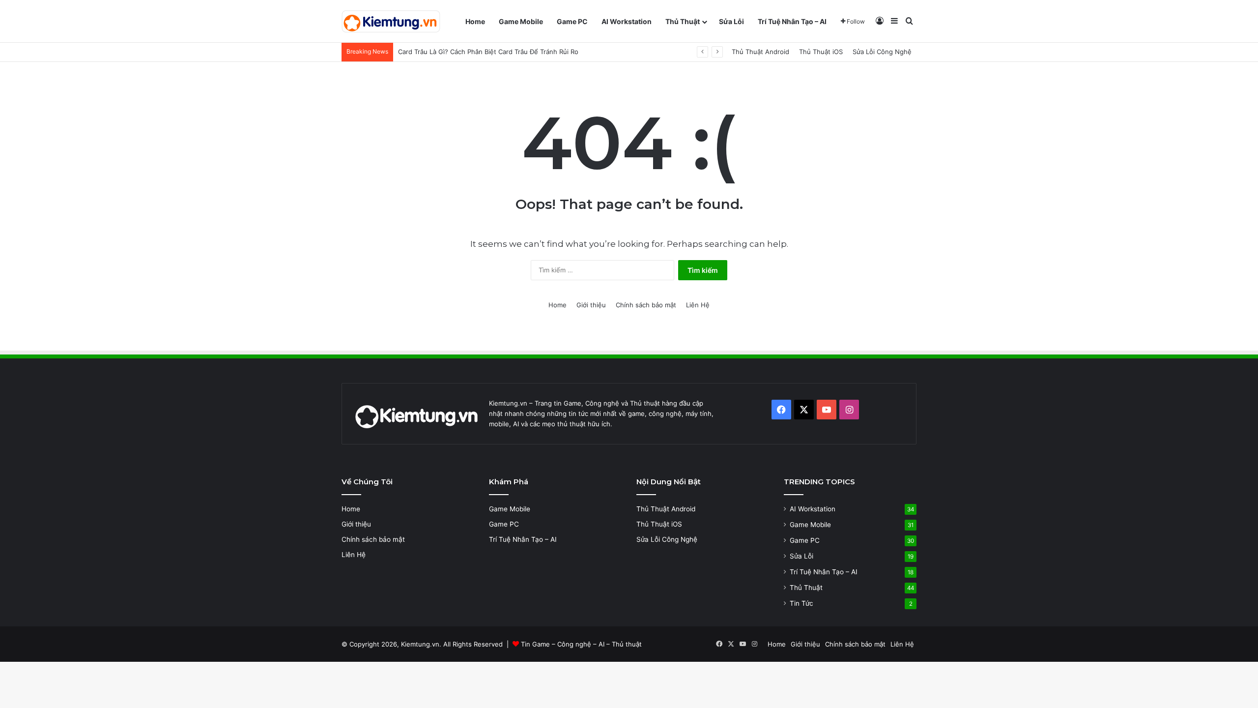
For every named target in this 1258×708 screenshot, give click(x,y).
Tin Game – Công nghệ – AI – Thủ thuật (581, 644)
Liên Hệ (698, 305)
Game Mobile (521, 21)
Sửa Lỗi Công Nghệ (882, 52)
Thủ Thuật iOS (821, 52)
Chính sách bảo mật (646, 305)
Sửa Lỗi (731, 21)
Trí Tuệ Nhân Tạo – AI (792, 21)
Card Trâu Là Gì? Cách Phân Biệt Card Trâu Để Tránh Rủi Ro (488, 52)
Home (475, 21)
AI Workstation (626, 21)
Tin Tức (801, 603)
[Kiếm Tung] (391, 21)
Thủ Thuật (682, 21)
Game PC (572, 21)
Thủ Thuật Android (760, 52)
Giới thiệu (591, 305)
